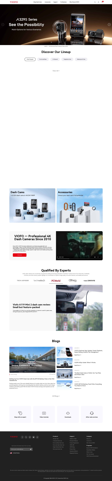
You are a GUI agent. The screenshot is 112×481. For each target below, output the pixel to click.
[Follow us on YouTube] (33, 437)
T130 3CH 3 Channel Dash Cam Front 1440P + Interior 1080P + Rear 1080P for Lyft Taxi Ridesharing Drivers (55, 149)
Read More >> (77, 355)
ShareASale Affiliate (91, 449)
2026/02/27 (76, 381)
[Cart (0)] (102, 2)
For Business (63, 2)
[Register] (30, 449)
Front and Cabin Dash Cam (58, 444)
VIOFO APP (72, 444)
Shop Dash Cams (38, 2)
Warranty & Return (74, 451)
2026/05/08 (76, 360)
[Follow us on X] (26, 437)
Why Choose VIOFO (74, 2)
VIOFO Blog (72, 447)
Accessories (47, 2)
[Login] (98, 2)
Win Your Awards (90, 454)
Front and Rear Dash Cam (58, 442)
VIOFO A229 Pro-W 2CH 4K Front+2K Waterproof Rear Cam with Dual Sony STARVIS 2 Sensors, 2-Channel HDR (23, 141)
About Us (89, 438)
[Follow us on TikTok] (37, 437)
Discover (20, 255)
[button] (51, 42)
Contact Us (89, 440)
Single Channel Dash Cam (58, 447)
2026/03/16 (76, 370)
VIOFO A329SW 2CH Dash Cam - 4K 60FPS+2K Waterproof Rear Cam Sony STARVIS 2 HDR (87, 95)
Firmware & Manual (74, 440)
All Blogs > (56, 396)
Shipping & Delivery (74, 453)
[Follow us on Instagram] (30, 437)
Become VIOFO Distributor (92, 447)
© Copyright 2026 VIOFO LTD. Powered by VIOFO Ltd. (56, 478)
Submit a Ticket (73, 438)
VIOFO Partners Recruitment (93, 456)
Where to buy (89, 452)
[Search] (95, 2)
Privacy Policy (72, 449)
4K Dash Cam (55, 438)
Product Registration (74, 442)
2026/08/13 (76, 348)
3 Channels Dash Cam (57, 440)
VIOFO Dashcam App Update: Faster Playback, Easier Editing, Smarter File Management (88, 351)
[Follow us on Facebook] (22, 437)
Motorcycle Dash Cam (57, 449)
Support (55, 2)
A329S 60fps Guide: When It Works (85, 362)
